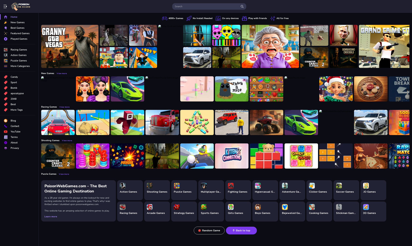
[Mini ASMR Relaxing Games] (266, 88)
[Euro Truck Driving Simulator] (162, 122)
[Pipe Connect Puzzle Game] (162, 88)
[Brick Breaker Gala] (336, 156)
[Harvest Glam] (92, 88)
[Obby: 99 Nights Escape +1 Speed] (58, 88)
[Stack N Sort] (92, 156)
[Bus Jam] (197, 122)
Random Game (211, 230)
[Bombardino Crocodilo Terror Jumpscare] (344, 57)
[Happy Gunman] (197, 156)
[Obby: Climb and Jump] (170, 46)
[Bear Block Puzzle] (266, 156)
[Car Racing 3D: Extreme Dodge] (127, 88)
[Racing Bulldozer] (92, 122)
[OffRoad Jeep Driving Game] (231, 122)
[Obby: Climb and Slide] (143, 57)
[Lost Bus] (226, 57)
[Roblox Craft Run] (127, 122)
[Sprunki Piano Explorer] (226, 35)
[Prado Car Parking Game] (197, 57)
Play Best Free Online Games (20, 6)
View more (62, 73)
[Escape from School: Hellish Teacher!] (114, 57)
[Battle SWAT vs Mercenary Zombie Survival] (114, 35)
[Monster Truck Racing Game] (266, 122)
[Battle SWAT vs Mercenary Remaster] (314, 35)
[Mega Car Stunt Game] (58, 122)
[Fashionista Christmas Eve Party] (336, 88)
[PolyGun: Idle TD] (127, 156)
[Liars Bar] (371, 156)
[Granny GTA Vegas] (69, 46)
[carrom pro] (371, 88)
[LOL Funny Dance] (344, 35)
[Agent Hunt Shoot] (143, 35)
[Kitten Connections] (231, 156)
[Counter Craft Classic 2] (314, 57)
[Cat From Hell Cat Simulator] (270, 46)
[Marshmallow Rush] (197, 88)
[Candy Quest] (301, 156)
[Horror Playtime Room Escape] (197, 35)
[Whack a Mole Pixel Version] (231, 88)
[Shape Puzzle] (301, 88)
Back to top (243, 230)
